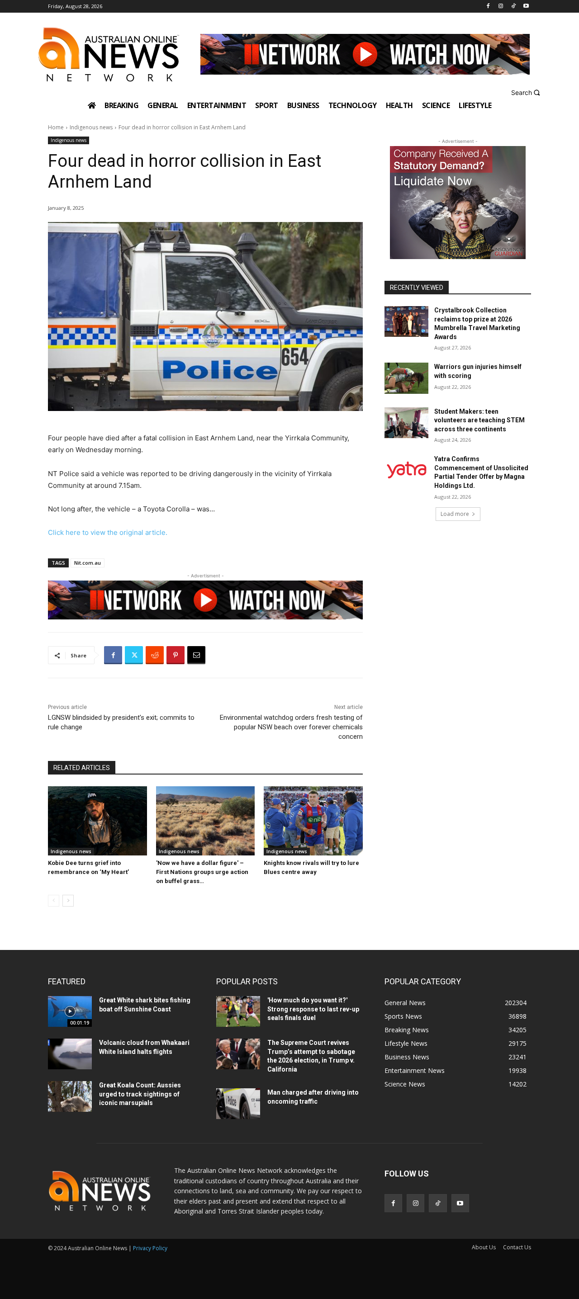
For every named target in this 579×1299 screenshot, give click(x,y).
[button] (526, 92)
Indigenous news (91, 127)
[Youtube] (526, 6)
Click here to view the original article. (107, 532)
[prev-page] (53, 901)
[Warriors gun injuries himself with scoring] (406, 378)
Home (56, 127)
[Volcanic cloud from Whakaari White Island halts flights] (70, 1054)
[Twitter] (134, 655)
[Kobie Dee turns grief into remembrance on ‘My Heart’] (97, 820)
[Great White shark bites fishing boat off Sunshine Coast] (70, 1011)
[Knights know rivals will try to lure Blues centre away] (313, 820)
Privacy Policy (150, 1248)
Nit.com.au (87, 562)
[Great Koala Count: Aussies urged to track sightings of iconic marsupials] (70, 1096)
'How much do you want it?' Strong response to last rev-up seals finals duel (313, 1009)
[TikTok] (513, 6)
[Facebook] (488, 6)
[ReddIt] (155, 655)
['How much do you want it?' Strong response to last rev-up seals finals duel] (238, 1011)
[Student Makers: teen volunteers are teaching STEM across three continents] (406, 422)
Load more (455, 514)
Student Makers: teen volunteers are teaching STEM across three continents (479, 420)
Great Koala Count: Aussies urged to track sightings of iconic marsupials (140, 1094)
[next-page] (68, 901)
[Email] (196, 655)
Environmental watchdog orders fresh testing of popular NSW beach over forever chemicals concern (291, 727)
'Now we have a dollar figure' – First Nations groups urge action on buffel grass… (202, 872)
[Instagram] (501, 6)
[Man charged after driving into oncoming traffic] (238, 1103)
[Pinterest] (175, 655)
